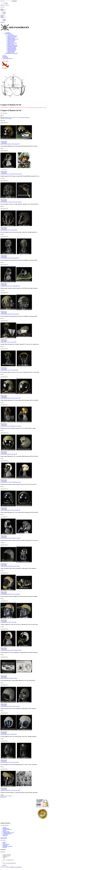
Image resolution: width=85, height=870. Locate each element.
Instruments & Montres (11, 50)
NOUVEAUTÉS (8, 33)
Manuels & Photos (10, 52)
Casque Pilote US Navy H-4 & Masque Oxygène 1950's (10, 426)
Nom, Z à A (15, 117)
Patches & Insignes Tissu (11, 49)
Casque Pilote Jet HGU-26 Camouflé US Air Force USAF (11, 173)
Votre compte (3, 838)
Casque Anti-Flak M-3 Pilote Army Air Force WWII (10, 566)
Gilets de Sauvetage (11, 40)
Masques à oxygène (11, 37)
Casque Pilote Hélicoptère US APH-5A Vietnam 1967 (10, 510)
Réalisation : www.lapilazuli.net (16, 867)
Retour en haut (3, 796)
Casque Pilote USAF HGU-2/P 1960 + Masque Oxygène (10, 650)
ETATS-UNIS (9, 34)
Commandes (5, 845)
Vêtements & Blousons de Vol (12, 38)
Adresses (4, 842)
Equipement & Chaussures (12, 46)
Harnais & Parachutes (11, 39)
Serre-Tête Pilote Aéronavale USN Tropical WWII (9, 257)
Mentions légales (6, 828)
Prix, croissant (20, 117)
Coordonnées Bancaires (7, 833)
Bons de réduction (6, 844)
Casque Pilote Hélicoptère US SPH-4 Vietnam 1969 (9, 143)
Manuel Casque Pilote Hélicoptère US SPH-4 (8, 678)
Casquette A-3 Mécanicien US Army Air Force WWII (10, 790)
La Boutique (6, 32)
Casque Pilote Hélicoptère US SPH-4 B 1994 (8, 454)
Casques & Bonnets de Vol (12, 35)
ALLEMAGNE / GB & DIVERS (11, 53)
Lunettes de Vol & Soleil (11, 36)
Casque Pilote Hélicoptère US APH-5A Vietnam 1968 (10, 398)
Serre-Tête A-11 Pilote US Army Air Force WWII (9, 762)
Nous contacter (5, 834)
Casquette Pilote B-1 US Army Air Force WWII (9, 370)
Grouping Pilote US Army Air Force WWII (8, 341)
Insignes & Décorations (11, 48)
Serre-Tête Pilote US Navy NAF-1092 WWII (8, 229)
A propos (4, 830)
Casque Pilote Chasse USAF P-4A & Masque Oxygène (10, 482)
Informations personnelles (7, 846)
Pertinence (7, 117)
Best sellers (2, 117)
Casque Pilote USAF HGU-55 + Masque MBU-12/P (10, 285)
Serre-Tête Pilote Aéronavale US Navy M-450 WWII (10, 594)
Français (4, 12)
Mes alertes (5, 847)
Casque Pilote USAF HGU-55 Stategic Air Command (10, 538)
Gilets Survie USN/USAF (12, 43)
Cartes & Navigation (11, 51)
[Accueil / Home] (4, 69)
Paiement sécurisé (6, 831)
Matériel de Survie (10, 44)
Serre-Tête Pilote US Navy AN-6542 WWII (8, 734)
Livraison (4, 827)
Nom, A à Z (11, 117)
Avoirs (4, 843)
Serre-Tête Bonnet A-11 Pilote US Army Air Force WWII (11, 201)
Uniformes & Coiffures (11, 47)
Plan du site (5, 835)
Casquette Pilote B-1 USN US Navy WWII (8, 622)
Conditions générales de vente (8, 832)
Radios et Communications (12, 45)
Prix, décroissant (26, 117)
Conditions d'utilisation (7, 829)
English (4, 13)
